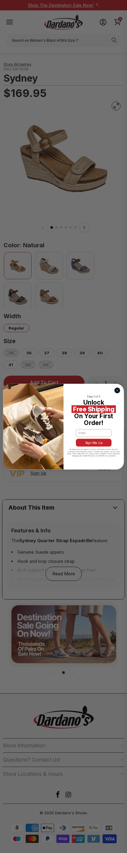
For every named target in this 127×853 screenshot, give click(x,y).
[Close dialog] (117, 390)
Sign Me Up (93, 443)
